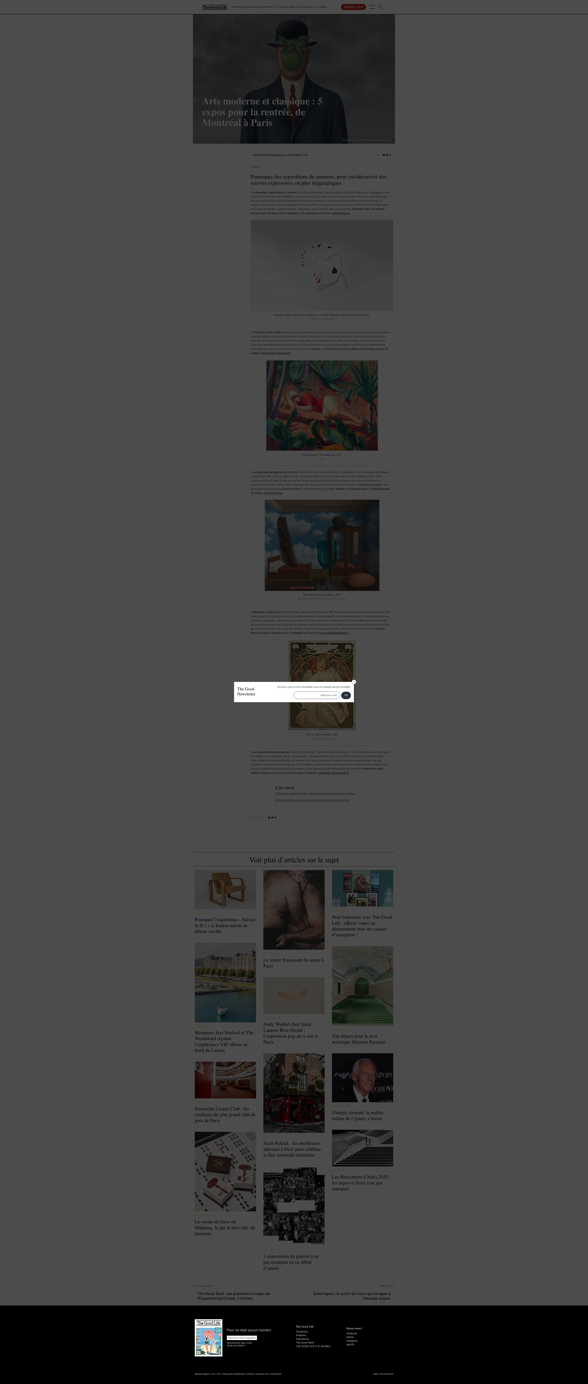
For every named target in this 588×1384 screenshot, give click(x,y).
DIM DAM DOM (386, 1374)
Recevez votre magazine (241, 1337)
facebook (351, 1333)
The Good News (305, 1342)
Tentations (302, 1331)
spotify (350, 1344)
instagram (352, 1340)
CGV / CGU (216, 1374)
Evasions (301, 1335)
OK (346, 695)
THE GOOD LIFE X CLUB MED (313, 1346)
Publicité (250, 1374)
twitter (350, 1337)
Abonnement (275, 1374)
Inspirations (302, 1338)
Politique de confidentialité (233, 1374)
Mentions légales (202, 1374)
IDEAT (375, 1374)
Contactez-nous (262, 1374)
